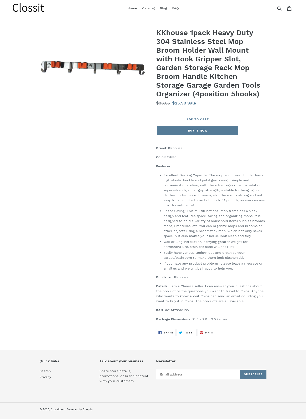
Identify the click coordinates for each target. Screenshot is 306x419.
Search (45, 371)
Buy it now (198, 130)
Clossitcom (58, 409)
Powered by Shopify (79, 409)
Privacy (45, 377)
